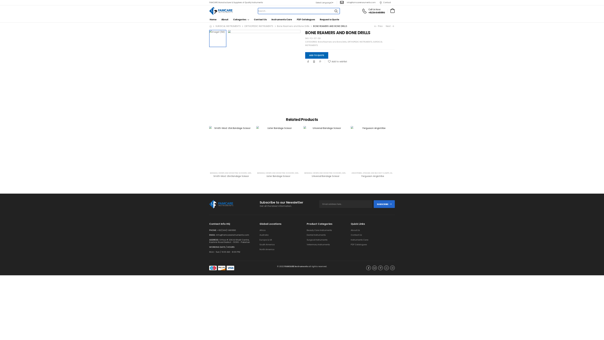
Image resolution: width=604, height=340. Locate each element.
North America (267, 249)
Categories (239, 19)
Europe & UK (266, 240)
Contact (387, 2)
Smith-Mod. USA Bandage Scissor (231, 176)
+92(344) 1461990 (226, 230)
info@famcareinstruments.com (232, 234)
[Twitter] (314, 61)
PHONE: (213, 230)
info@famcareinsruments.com (361, 2)
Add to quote (316, 55)
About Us (355, 230)
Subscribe (382, 204)
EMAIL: (212, 234)
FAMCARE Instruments (296, 266)
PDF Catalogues (306, 19)
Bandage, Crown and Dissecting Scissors (228, 173)
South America (267, 244)
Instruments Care (281, 19)
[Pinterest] (320, 61)
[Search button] (336, 11)
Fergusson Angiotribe (372, 176)
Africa (263, 230)
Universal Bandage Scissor (326, 176)
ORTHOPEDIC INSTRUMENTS (258, 26)
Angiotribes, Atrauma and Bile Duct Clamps (370, 173)
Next (388, 26)
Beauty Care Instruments (319, 230)
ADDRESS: (214, 239)
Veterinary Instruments (318, 244)
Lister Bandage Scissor (278, 176)
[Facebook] (308, 61)
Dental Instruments (316, 235)
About (224, 19)
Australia (264, 235)
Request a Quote (329, 19)
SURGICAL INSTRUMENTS (228, 26)
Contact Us (260, 19)
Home (213, 19)
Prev (379, 26)
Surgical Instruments (317, 240)
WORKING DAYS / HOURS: (222, 247)
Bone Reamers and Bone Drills (293, 26)
